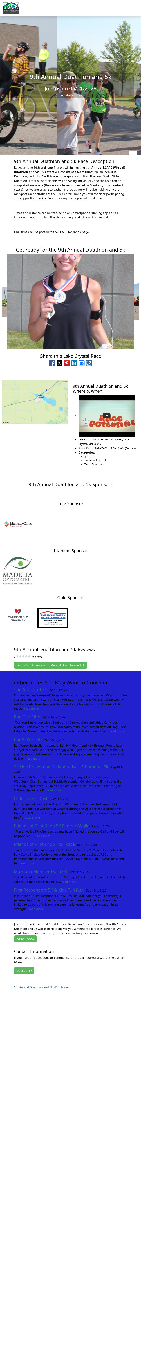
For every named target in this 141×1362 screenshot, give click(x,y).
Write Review (25, 939)
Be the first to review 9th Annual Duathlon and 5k (50, 665)
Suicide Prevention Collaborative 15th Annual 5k (61, 767)
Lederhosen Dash (31, 798)
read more (31, 708)
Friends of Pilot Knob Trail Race (44, 844)
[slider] (23, 656)
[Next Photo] (73, 258)
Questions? (24, 971)
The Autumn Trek (31, 689)
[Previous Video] (67, 258)
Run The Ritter (28, 717)
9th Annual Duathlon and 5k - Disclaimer (42, 987)
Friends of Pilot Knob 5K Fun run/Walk (51, 826)
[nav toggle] (133, 154)
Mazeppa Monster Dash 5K (40, 871)
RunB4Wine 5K (28, 739)
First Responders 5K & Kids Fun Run (49, 890)
